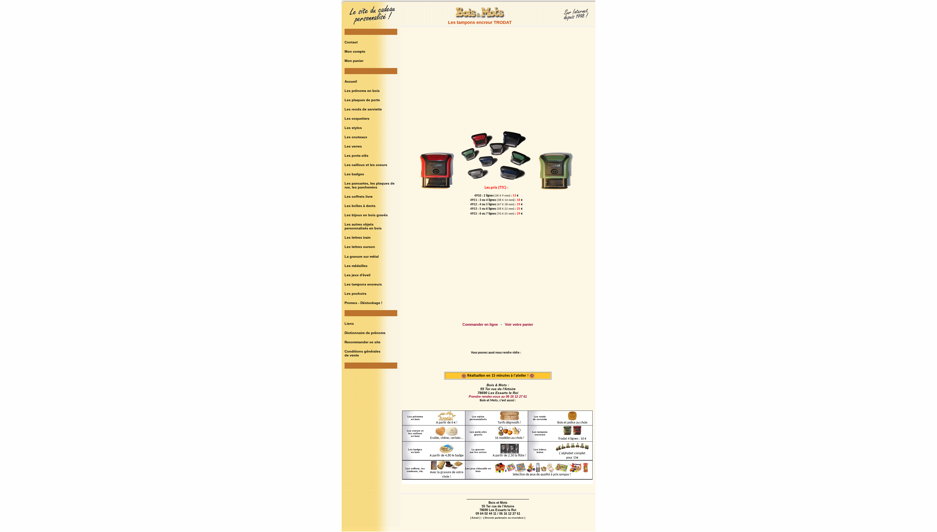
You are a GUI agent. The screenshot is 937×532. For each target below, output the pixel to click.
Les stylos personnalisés (478, 418)
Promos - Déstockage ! (363, 303)
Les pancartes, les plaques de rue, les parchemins (370, 185)
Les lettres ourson (360, 247)
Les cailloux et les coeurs (366, 165)
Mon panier (354, 61)
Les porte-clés (356, 156)
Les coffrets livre (359, 196)
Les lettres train (358, 237)
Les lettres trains (540, 450)
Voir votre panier (519, 324)
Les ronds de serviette (363, 109)
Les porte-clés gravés (478, 433)
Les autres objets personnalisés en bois (363, 226)
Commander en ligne (480, 324)
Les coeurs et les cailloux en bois (415, 433)
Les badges (354, 174)
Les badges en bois (415, 450)
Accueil (351, 81)
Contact (351, 42)
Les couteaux (356, 137)
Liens (349, 323)
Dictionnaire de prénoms (365, 333)
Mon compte (355, 51)
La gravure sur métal (362, 256)
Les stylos (353, 128)
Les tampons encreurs (363, 284)
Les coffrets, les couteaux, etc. (415, 470)
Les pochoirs (356, 294)
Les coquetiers (357, 118)
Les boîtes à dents (360, 206)
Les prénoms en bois (362, 91)
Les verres (353, 146)
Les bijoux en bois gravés (366, 215)
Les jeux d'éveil (357, 275)
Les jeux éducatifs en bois (478, 470)
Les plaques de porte (362, 100)
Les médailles (356, 266)
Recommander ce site (362, 342)
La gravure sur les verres (478, 450)
